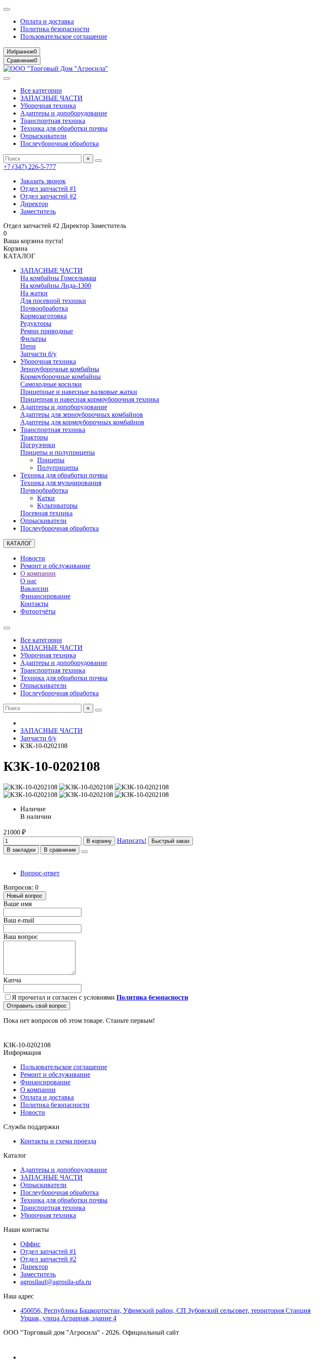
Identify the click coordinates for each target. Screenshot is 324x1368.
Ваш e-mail (18, 920)
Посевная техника (46, 513)
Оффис (30, 1243)
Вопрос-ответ (39, 873)
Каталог (15, 1155)
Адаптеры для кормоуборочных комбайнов (82, 422)
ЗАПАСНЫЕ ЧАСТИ (51, 98)
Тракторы (34, 437)
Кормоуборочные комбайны (60, 376)
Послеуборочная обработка (59, 143)
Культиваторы (57, 505)
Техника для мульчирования (60, 482)
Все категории (41, 90)
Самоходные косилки (51, 384)
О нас (28, 581)
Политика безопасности (54, 28)
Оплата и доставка (47, 21)
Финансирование (45, 596)
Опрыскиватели (43, 135)
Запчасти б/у (38, 353)
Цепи (28, 346)
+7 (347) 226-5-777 (29, 166)
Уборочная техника (48, 105)
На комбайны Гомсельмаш (58, 278)
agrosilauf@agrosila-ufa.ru (55, 1281)
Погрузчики (37, 444)
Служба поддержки (31, 1126)
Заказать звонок (43, 181)
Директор (34, 203)
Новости (32, 558)
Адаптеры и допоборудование (63, 113)
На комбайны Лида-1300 (55, 285)
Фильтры (33, 338)
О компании (38, 573)
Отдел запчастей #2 (48, 196)
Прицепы (51, 460)
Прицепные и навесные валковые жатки (78, 391)
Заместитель (38, 211)
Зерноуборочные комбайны (59, 369)
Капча (12, 980)
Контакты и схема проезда (58, 1141)
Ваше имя (17, 903)
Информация (22, 1052)
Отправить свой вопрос (37, 1006)
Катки (46, 498)
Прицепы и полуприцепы (57, 452)
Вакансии (34, 588)
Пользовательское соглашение (63, 36)
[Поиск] (98, 160)
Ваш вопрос (20, 936)
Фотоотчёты (38, 611)
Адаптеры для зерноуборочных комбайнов (81, 414)
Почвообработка (44, 308)
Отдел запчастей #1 (48, 188)
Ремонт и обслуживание (55, 565)
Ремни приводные (46, 331)
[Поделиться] (84, 851)
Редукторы (35, 323)
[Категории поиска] (6, 78)
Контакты (34, 603)
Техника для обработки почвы (64, 128)
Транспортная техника (52, 120)
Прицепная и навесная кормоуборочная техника (89, 399)
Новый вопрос (25, 896)
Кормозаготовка (43, 315)
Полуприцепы (57, 467)
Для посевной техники (53, 300)
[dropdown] (6, 9)
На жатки (34, 293)
